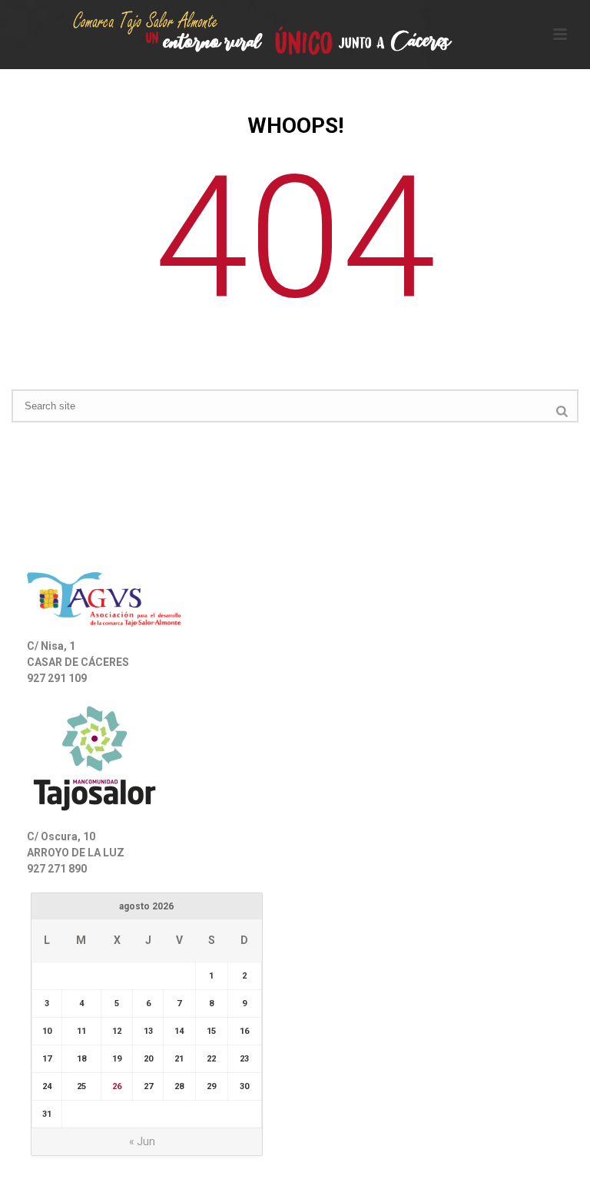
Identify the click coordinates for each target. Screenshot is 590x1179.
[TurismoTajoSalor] (295, 34)
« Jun (142, 1141)
